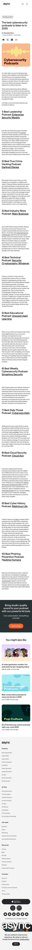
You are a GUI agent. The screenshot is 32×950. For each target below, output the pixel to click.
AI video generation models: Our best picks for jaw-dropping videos (15, 665)
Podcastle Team (9, 33)
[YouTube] (18, 914)
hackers (4, 196)
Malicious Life (20, 506)
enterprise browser (8, 490)
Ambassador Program (8, 868)
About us (4, 878)
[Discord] (26, 914)
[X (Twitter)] (14, 914)
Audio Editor (5, 759)
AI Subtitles (5, 810)
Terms (3, 890)
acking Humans (12, 559)
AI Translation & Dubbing (9, 816)
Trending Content (7, 17)
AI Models (5, 765)
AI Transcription (6, 794)
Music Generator (7, 778)
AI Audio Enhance (7, 791)
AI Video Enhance (7, 797)
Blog (3, 852)
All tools (4, 855)
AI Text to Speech (7, 762)
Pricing (4, 849)
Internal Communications (9, 836)
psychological (6, 581)
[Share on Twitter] (7, 39)
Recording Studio (7, 752)
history (17, 519)
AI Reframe (5, 807)
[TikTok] (9, 914)
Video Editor (5, 756)
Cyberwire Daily (21, 413)
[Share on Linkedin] (12, 39)
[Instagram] (5, 914)
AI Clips (4, 803)
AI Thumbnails (6, 813)
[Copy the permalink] (16, 39)
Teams (4, 829)
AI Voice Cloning (6, 800)
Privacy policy (6, 894)
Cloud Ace (18, 455)
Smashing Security (12, 374)
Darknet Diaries (10, 167)
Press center (5, 884)
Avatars (4, 774)
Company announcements (9, 887)
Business (4, 826)
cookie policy (24, 939)
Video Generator (6, 768)
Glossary (4, 865)
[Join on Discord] (3, 39)
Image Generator (7, 771)
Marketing (5, 832)
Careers (4, 881)
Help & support (6, 858)
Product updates (6, 861)
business (23, 133)
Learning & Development (9, 839)
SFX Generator (6, 781)
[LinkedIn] (22, 914)
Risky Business (20, 213)
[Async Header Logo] (6, 3)
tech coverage (14, 432)
